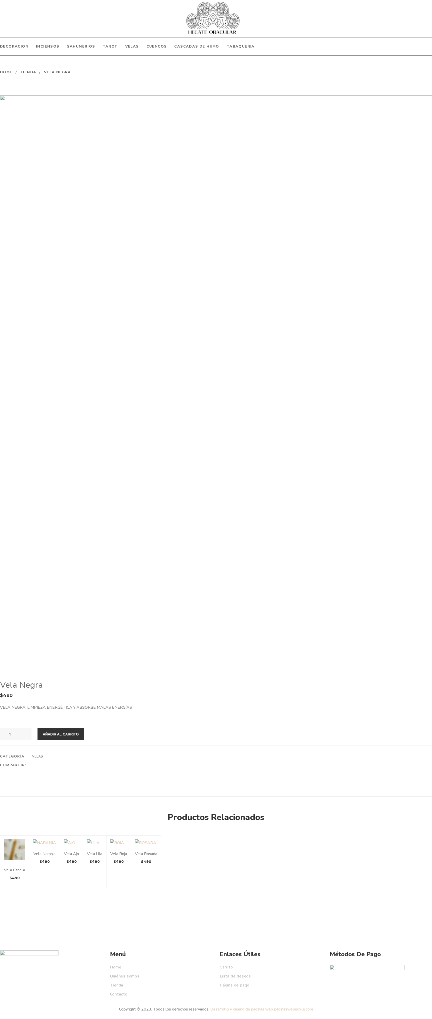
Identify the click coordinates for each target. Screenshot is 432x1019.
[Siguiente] (429, 72)
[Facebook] (33, 765)
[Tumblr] (71, 765)
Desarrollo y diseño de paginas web (241, 1009)
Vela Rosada (146, 854)
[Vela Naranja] (44, 842)
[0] (424, 20)
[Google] (52, 765)
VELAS (37, 756)
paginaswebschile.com (293, 1009)
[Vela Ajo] (71, 842)
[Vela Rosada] (146, 842)
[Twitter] (43, 765)
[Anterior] (417, 72)
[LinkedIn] (62, 765)
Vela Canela (14, 870)
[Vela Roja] (118, 842)
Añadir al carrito (61, 734)
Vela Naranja (45, 854)
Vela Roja (118, 854)
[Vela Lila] (94, 842)
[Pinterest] (81, 765)
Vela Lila (94, 854)
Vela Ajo (71, 854)
